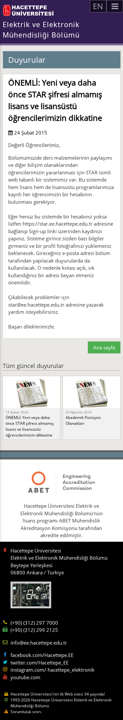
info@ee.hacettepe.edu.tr (38, 642)
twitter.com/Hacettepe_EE (39, 662)
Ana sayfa (104, 347)
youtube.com (25, 677)
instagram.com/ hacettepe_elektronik (52, 669)
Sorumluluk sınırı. (26, 711)
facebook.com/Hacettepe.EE (41, 655)
